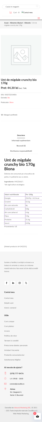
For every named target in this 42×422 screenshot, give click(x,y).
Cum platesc (9, 326)
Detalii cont (8, 303)
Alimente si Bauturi (16, 23)
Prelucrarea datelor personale (15, 345)
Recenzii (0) (21, 146)
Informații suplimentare (21, 140)
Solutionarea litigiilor (12, 360)
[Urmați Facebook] (6, 283)
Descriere (21, 135)
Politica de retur (10, 336)
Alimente (27, 23)
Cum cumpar (9, 321)
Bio (9, 98)
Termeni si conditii (11, 341)
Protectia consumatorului (14, 355)
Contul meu (8, 298)
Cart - (16, 12)
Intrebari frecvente (11, 350)
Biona (11, 102)
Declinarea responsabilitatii (21, 151)
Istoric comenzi (10, 308)
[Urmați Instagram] (19, 283)
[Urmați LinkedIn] (13, 283)
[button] (9, 114)
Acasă (6, 23)
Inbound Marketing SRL (22, 408)
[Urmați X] (26, 283)
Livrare (7, 331)
